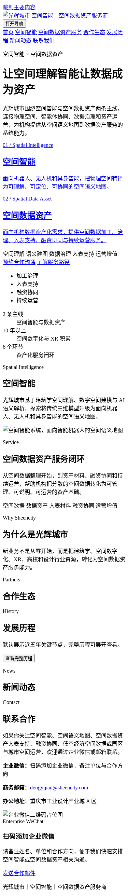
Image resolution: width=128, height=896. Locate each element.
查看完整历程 (18, 658)
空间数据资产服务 (60, 32)
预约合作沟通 (19, 262)
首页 (8, 32)
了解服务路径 (53, 262)
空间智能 (26, 32)
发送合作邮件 (19, 873)
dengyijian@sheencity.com (59, 787)
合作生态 (94, 32)
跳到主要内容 (19, 7)
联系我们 (44, 40)
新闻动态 (20, 40)
